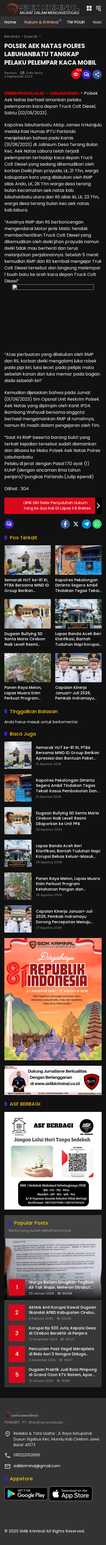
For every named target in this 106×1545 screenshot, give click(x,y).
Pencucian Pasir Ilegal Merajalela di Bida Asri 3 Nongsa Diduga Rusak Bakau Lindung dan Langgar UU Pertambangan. (63, 1351)
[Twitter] (75, 524)
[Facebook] (65, 524)
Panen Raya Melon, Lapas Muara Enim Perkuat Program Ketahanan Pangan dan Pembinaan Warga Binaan (27, 693)
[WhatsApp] (97, 524)
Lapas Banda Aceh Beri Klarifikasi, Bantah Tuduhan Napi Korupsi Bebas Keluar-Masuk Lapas (78, 639)
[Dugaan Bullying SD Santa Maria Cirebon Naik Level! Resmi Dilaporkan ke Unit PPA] (27, 613)
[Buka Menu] (89, 8)
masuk (33, 722)
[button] (98, 8)
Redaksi (10, 73)
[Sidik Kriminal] (42, 8)
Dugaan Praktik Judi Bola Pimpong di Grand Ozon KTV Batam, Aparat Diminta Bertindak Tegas (63, 1372)
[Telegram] (86, 524)
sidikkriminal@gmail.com (37, 1466)
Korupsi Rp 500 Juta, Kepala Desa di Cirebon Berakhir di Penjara (62, 1331)
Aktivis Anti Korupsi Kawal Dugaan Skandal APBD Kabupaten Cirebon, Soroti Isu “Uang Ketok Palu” (63, 1310)
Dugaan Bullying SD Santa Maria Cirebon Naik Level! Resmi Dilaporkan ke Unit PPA (26, 639)
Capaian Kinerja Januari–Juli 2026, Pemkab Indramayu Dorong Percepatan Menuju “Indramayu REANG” (75, 693)
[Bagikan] (97, 74)
